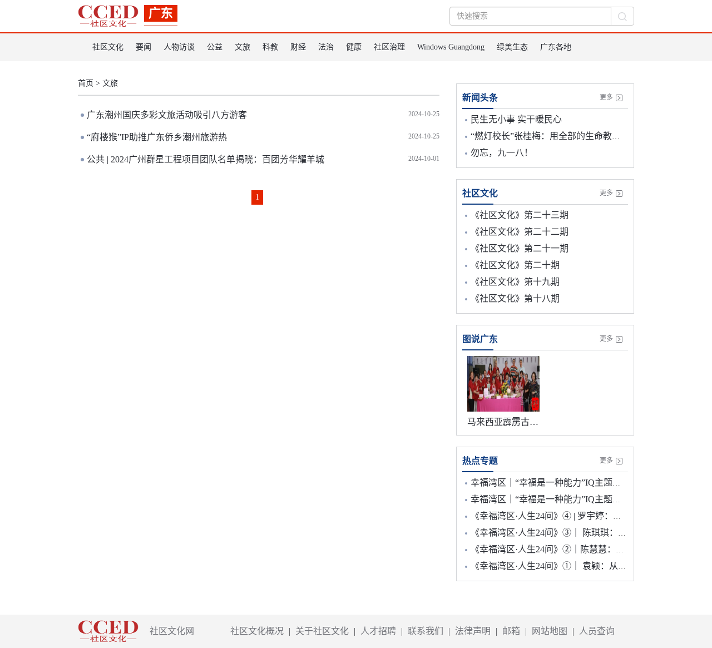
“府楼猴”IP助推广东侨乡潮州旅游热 (157, 137)
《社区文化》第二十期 (515, 265)
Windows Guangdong (450, 47)
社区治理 (389, 47)
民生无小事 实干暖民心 (516, 119)
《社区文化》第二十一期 (519, 248)
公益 (214, 47)
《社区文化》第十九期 (515, 281)
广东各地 (555, 47)
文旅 (242, 47)
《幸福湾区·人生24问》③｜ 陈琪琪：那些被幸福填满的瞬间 (589, 532)
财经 (298, 47)
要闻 (143, 47)
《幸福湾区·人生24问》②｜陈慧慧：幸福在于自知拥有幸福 (588, 549)
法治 (326, 47)
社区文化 (107, 47)
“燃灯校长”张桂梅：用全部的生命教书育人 (555, 136)
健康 (354, 47)
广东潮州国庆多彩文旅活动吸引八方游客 (167, 115)
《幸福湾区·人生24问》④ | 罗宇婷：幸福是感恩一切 (573, 516)
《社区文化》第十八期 (515, 298)
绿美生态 (512, 47)
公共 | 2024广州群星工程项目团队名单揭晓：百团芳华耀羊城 (205, 159)
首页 (85, 83)
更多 (606, 97)
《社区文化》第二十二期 (519, 231)
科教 (270, 47)
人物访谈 (179, 47)
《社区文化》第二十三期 (519, 215)
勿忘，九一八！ (502, 152)
